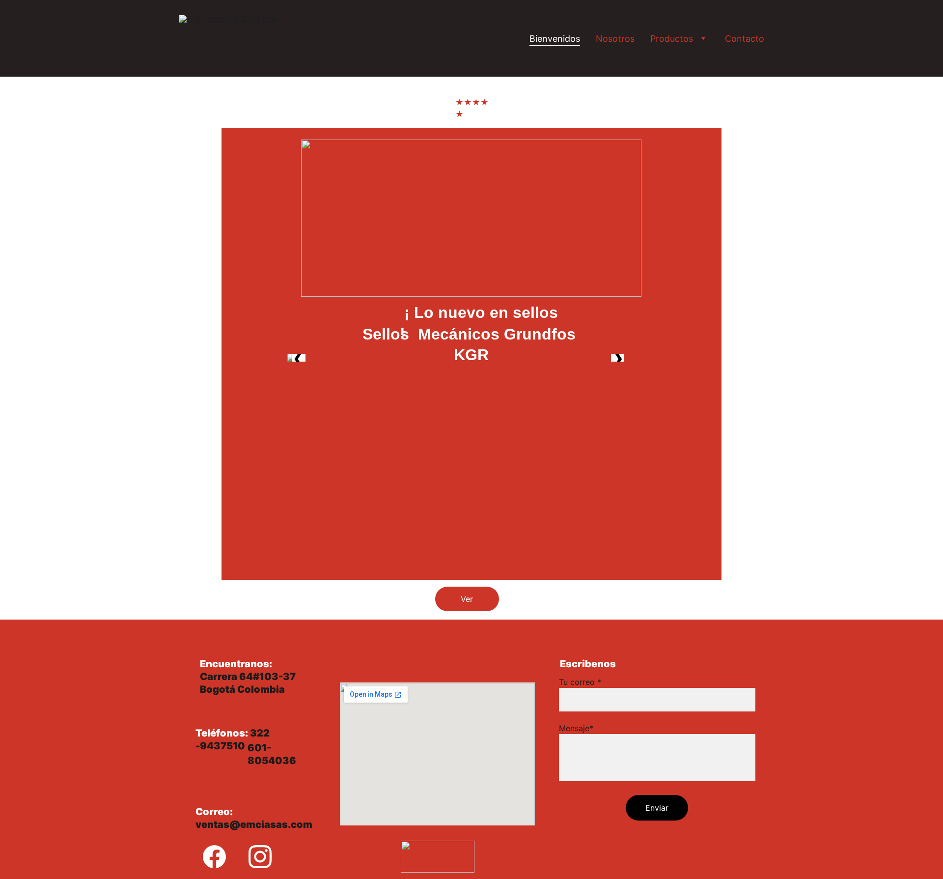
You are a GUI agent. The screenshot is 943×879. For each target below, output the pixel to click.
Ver (467, 599)
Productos (671, 38)
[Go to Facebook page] (214, 856)
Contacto (744, 38)
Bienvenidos (554, 38)
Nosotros (615, 38)
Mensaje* (576, 728)
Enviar (656, 808)
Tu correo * (580, 682)
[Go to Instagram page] (260, 856)
